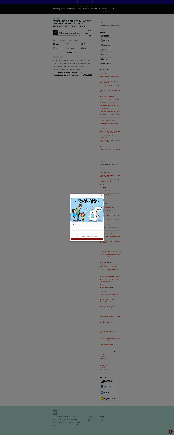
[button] (101, 195)
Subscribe (87, 239)
